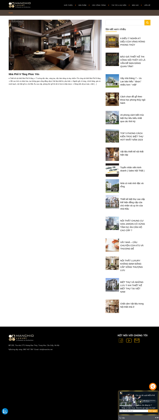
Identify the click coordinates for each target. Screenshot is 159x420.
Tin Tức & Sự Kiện (119, 5)
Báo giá (135, 5)
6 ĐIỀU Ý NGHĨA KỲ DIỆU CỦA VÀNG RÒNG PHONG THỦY (132, 41)
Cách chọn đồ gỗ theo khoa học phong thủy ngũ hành (132, 99)
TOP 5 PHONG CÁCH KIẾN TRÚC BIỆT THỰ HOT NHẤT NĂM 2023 (131, 136)
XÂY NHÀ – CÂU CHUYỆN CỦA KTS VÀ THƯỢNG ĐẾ (131, 245)
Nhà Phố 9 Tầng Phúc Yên (24, 74)
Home (11, 13)
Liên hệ (147, 5)
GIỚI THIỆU (68, 5)
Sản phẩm (82, 5)
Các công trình (99, 5)
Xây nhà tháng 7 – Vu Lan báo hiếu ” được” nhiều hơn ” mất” (131, 81)
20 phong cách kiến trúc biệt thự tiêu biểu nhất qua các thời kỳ (132, 118)
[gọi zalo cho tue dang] (5, 411)
